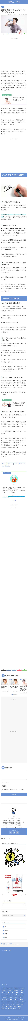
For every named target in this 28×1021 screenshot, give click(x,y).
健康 (3, 6)
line (23, 992)
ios (9, 992)
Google (22, 990)
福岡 (20, 1006)
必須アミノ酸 (22, 463)
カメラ (12, 999)
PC (5, 926)
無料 (15, 1006)
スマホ (6, 930)
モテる (9, 1001)
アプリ (15, 997)
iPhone (18, 992)
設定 (15, 1008)
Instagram (4, 992)
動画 (22, 1004)
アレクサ (21, 997)
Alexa (4, 988)
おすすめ (10, 997)
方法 (8, 1006)
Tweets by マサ (5, 838)
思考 (3, 1006)
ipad (13, 992)
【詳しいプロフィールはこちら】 (14, 827)
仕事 (19, 1001)
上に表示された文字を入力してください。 (13, 789)
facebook (4, 990)
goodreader (16, 990)
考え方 (10, 1008)
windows (4, 997)
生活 (6, 933)
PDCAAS (4, 463)
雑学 (6, 937)
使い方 (24, 1001)
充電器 (8, 1004)
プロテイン (11, 463)
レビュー (14, 1001)
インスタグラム (5, 999)
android (16, 988)
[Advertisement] (14, 54)
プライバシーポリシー (10, 1017)
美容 (3, 466)
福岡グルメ (5, 1008)
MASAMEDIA (14, 2)
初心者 (17, 1004)
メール (4, 1001)
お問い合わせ (19, 1017)
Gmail (10, 990)
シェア (17, 999)
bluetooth (22, 988)
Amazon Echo (10, 988)
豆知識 (8, 466)
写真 (13, 1004)
